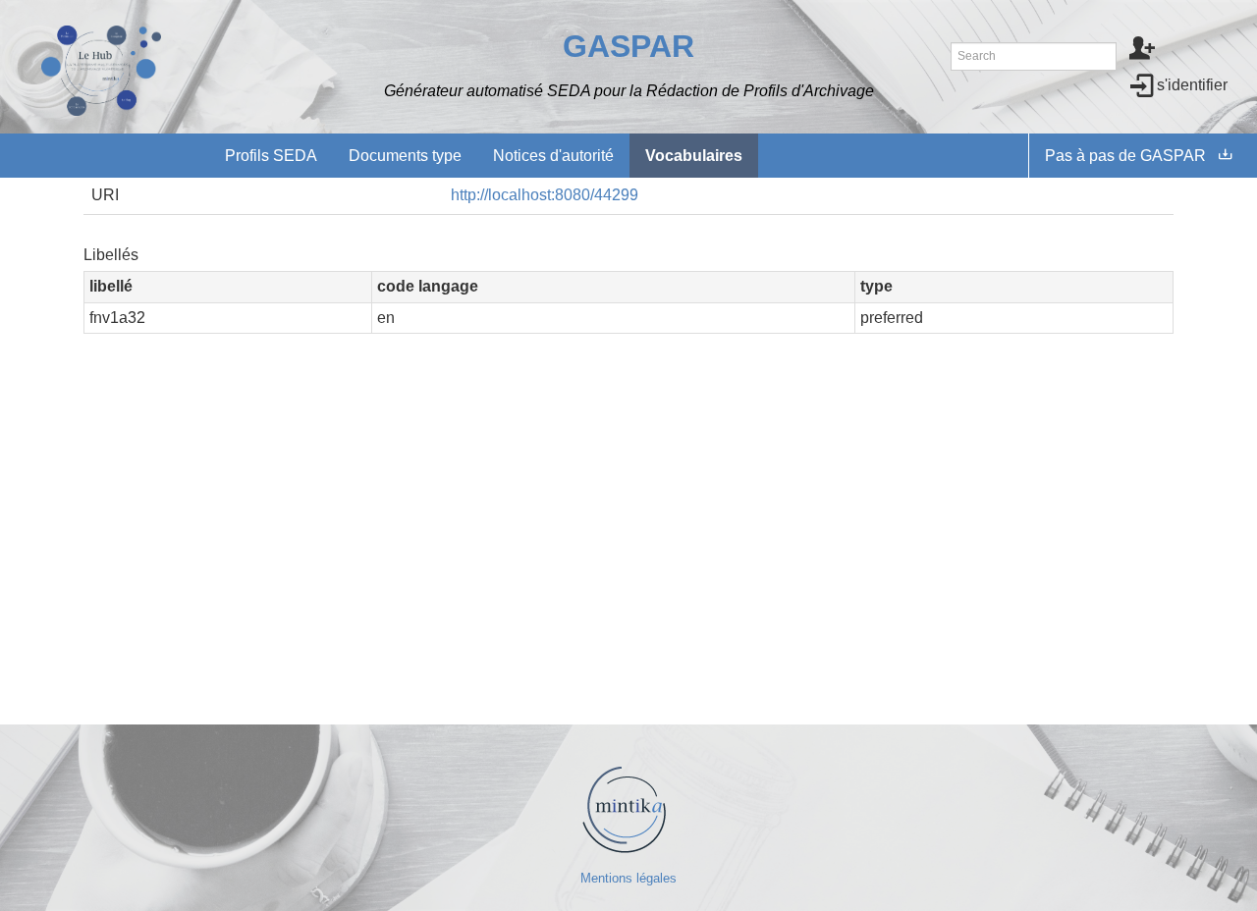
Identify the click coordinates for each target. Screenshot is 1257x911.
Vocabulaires (693, 155)
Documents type (405, 155)
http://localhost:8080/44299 (544, 195)
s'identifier (1192, 85)
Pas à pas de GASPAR (1125, 155)
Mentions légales (628, 878)
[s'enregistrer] (1142, 50)
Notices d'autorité (553, 155)
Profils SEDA (271, 155)
